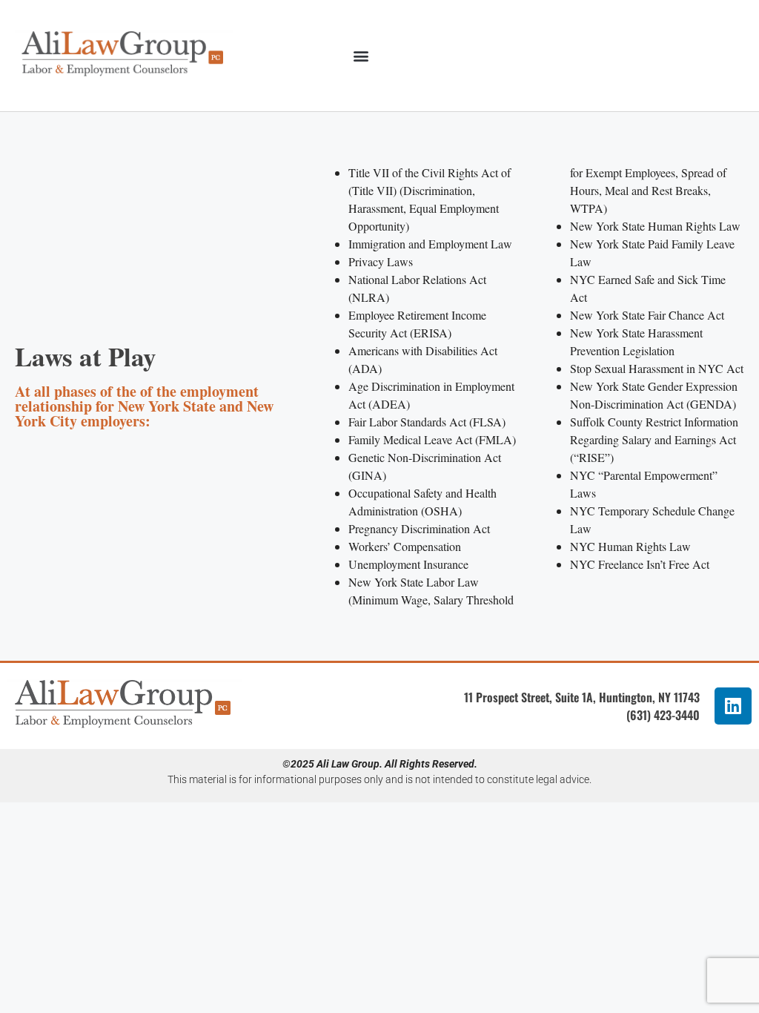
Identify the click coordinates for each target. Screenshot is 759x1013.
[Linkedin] (733, 706)
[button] (361, 55)
